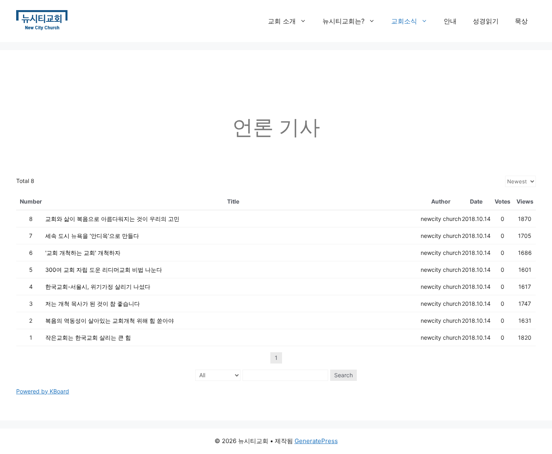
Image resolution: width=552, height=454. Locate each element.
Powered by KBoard (42, 391)
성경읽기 (486, 21)
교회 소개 (282, 21)
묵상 (521, 21)
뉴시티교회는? (343, 21)
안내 (450, 21)
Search (343, 375)
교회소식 (404, 21)
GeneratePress (316, 441)
